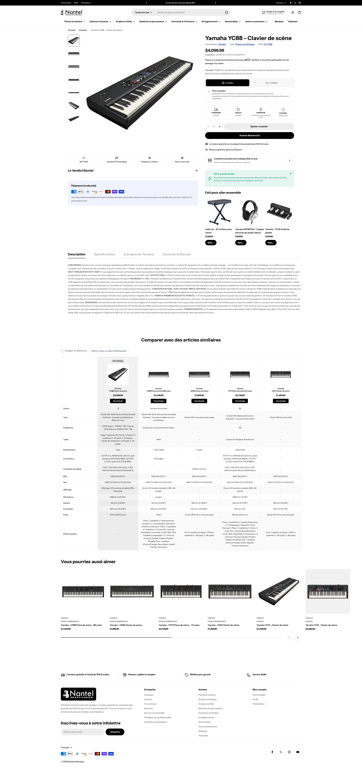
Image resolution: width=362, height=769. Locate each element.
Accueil (71, 30)
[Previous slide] (289, 637)
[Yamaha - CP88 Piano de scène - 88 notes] (83, 591)
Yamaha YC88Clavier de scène (118, 389)
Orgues (260, 621)
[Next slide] (297, 637)
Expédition (210, 54)
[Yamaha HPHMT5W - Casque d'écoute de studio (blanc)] (249, 211)
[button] (146, 3)
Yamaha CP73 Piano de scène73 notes (240, 389)
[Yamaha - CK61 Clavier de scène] (230, 591)
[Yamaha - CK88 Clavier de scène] (132, 591)
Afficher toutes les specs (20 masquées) (108, 351)
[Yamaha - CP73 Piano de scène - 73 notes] (181, 591)
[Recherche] (226, 12)
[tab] (227, 82)
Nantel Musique (76, 761)
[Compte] (292, 12)
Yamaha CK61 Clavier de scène (281, 389)
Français (279, 3)
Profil (76, 3)
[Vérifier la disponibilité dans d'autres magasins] (289, 160)
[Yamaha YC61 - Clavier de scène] (327, 591)
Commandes (66, 3)
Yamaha (222, 44)
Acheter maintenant (249, 135)
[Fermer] (290, 173)
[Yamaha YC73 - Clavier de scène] (279, 591)
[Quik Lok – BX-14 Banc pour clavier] (219, 211)
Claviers (83, 30)
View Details (118, 401)
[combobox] (181, 12)
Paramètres (85, 3)
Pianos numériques (245, 44)
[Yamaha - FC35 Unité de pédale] (279, 211)
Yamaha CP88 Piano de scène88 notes (159, 389)
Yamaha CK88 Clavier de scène (199, 389)
